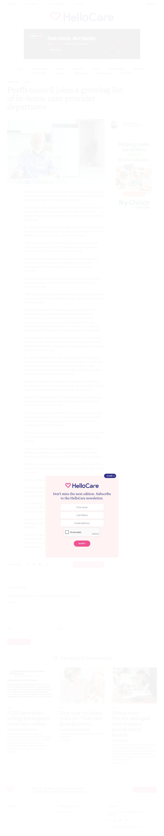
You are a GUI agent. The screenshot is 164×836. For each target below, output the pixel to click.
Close (109, 476)
